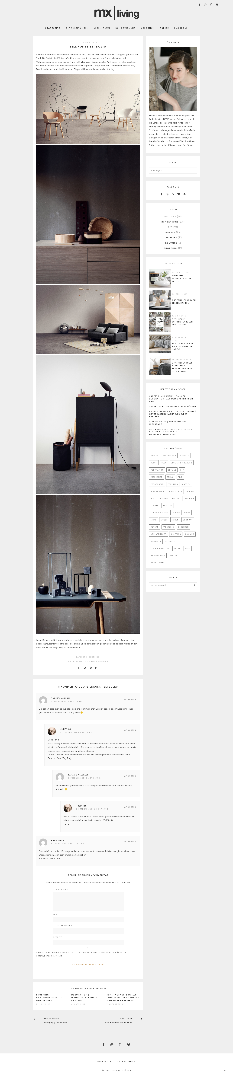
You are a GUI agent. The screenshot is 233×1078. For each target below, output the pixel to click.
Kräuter (167, 505)
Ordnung (188, 520)
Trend (177, 548)
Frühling (173, 484)
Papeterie (168, 527)
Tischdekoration (160, 548)
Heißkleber (175, 491)
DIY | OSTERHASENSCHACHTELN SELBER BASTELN (187, 300)
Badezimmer (169, 456)
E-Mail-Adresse (62, 926)
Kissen (175, 498)
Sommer (189, 534)
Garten (186, 484)
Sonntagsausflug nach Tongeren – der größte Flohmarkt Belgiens (123, 998)
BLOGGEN (171, 217)
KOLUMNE (171, 243)
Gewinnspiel (157, 491)
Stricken (170, 541)
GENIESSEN (170, 237)
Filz (180, 477)
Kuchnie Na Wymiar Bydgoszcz (167, 411)
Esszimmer (157, 477)
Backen (154, 456)
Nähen (175, 520)
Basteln (184, 456)
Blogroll (181, 28)
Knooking (189, 498)
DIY (170, 227)
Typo (187, 548)
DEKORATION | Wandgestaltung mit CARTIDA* (85, 998)
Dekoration (90, 661)
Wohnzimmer (158, 562)
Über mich (148, 28)
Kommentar (60, 889)
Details (172, 470)
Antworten (130, 699)
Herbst (190, 491)
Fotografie (157, 484)
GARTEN (170, 232)
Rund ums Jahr (126, 28)
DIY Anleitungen (77, 28)
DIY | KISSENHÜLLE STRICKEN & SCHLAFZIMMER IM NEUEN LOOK (182, 367)
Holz (153, 498)
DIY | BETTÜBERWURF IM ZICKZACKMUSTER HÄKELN (182, 345)
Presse (164, 28)
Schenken (183, 527)
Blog (164, 463)
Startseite (52, 28)
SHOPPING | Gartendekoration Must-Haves (49, 998)
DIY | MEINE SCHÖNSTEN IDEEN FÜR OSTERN (182, 322)
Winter (173, 555)
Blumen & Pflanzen (181, 463)
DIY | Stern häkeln (185, 406)
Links (153, 520)
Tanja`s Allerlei (61, 698)
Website (57, 937)
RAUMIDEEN (57, 840)
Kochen (155, 505)
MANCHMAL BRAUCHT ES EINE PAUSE (181, 278)
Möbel (164, 520)
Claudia (153, 421)
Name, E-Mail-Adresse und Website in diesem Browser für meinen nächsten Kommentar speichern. (81, 954)
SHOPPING (94, 657)
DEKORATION (170, 222)
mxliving (65, 729)
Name (57, 914)
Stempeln (156, 541)
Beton (154, 463)
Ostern (155, 527)
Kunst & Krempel (160, 513)
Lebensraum (102, 28)
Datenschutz (126, 1061)
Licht (187, 513)
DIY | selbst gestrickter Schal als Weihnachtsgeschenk (170, 431)
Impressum (104, 1061)
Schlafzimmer (158, 534)
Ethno (170, 477)
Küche (176, 513)
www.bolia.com (69, 640)
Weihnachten (158, 555)
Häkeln (164, 498)
